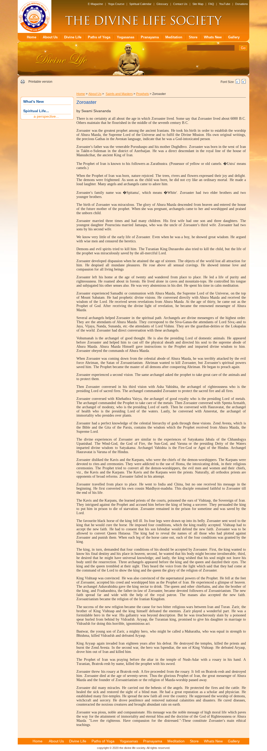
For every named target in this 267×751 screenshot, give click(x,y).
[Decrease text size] (237, 83)
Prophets (142, 94)
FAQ (211, 3)
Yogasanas (125, 37)
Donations (241, 3)
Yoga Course (116, 3)
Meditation (173, 37)
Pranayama (150, 37)
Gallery (234, 37)
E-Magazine (95, 3)
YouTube (224, 3)
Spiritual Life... (36, 111)
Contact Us (180, 3)
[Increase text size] (243, 83)
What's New (33, 101)
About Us (50, 37)
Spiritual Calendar (140, 3)
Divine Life (72, 37)
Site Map (197, 3)
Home (31, 37)
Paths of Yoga (99, 37)
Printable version (40, 81)
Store (193, 37)
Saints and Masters (119, 94)
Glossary (162, 3)
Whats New (213, 37)
